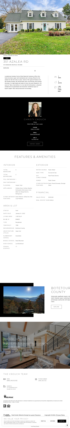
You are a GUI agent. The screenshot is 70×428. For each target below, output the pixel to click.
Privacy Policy (60, 415)
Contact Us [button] (10, 351)
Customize (52, 421)
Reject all (43, 421)
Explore (56, 306)
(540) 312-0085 (35, 129)
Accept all (61, 421)
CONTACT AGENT (35, 143)
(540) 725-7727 (42, 380)
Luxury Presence (35, 415)
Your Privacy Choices (35, 426)
